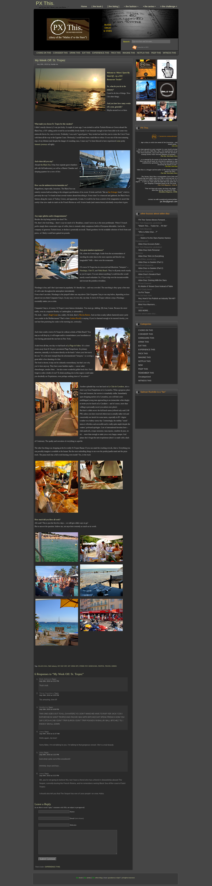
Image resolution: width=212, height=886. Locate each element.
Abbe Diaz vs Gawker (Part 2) (150, 268)
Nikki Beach (102, 270)
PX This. (45, 3)
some (118, 141)
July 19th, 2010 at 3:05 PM (49, 695)
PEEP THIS (156, 53)
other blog (98, 878)
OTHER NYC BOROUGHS (88, 666)
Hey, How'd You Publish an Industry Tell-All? (156, 298)
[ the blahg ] (113, 6)
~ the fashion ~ (131, 6)
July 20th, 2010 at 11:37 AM (49, 734)
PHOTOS (101, 666)
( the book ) (97, 6)
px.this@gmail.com (168, 201)
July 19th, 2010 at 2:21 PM (49, 681)
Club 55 (91, 270)
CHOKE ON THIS (43, 53)
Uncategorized (144, 377)
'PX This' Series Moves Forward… (152, 220)
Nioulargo (83, 270)
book (81, 878)
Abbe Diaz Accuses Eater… (149, 244)
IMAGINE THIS (129, 53)
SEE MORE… (144, 310)
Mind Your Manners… (147, 304)
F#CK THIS (116, 53)
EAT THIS (86, 53)
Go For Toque (144, 292)
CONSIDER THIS (60, 53)
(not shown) (77, 818)
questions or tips (114, 878)
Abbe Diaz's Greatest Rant (149, 274)
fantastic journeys (41, 144)
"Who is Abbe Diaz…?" (147, 232)
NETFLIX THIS (143, 53)
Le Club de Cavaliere (116, 386)
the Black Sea (46, 165)
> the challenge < (168, 6)
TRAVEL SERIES (111, 666)
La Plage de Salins (74, 346)
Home (84, 6)
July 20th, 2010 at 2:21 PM (49, 775)
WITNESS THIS (169, 53)
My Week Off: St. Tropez (50, 60)
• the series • (149, 6)
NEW (140, 365)
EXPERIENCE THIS (100, 53)
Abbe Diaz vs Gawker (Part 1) (150, 262)
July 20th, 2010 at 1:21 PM (49, 754)
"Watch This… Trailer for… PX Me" (152, 226)
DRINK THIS (75, 53)
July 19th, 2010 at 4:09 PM (49, 709)
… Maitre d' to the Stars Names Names (154, 238)
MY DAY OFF (62, 666)
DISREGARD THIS (146, 338)
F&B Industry (52, 666)
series (89, 878)
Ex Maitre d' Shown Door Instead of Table (155, 286)
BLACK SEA (42, 666)
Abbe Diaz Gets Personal (149, 250)
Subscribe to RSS (143, 47)
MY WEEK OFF (73, 666)
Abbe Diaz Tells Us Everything (151, 256)
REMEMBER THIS (146, 373)
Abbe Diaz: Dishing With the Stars (152, 280)
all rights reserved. (128, 878)
